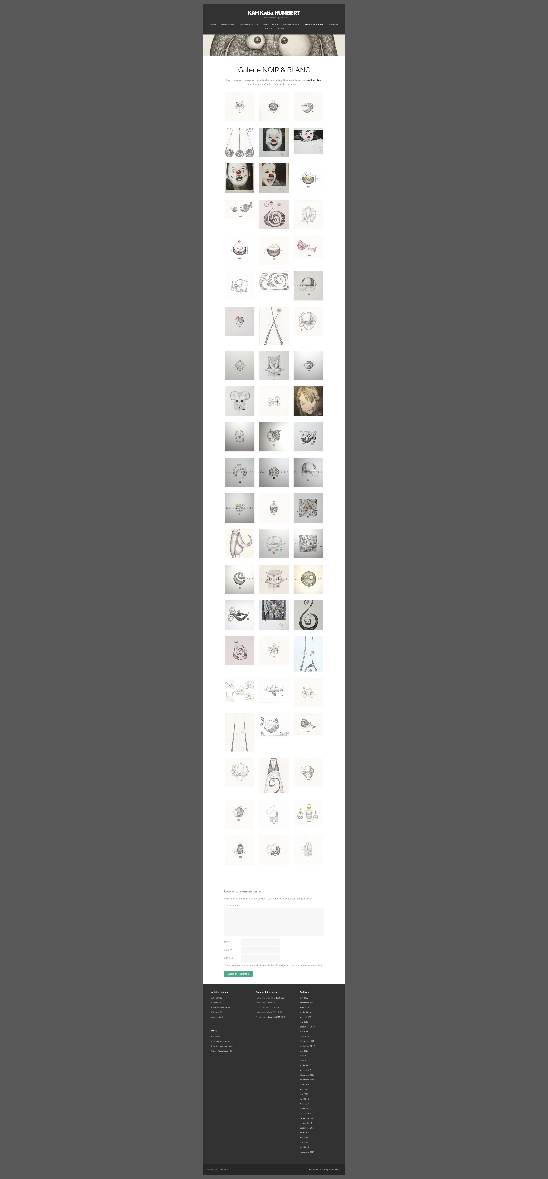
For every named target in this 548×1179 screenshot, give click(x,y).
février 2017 (305, 1065)
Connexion (216, 1036)
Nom (227, 942)
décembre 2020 (307, 1003)
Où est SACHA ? (228, 25)
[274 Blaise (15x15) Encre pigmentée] (239, 579)
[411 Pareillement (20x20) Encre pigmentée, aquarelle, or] (308, 508)
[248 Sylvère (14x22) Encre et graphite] (239, 543)
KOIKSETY (216, 1003)
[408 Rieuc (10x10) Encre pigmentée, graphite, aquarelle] (239, 365)
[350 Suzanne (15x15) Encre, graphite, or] (239, 472)
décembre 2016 (307, 1075)
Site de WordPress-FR (221, 1051)
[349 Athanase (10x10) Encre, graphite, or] (274, 472)
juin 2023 (304, 998)
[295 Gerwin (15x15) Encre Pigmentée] (274, 543)
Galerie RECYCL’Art (249, 25)
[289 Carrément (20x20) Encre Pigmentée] (308, 543)
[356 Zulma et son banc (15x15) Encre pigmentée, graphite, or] (308, 436)
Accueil (213, 25)
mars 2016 (305, 1104)
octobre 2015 (306, 1123)
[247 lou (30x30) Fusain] (308, 401)
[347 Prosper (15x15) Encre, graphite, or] (308, 472)
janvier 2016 (305, 1113)
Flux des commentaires (221, 1046)
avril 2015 (304, 1147)
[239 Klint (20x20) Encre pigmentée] (308, 579)
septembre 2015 (307, 1128)
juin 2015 (304, 1137)
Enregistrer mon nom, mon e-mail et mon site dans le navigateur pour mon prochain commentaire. (274, 965)
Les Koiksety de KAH (220, 1007)
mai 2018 (304, 1031)
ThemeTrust (223, 1169)
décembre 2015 (307, 1118)
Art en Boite (216, 998)
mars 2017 (305, 1060)
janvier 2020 (305, 1017)
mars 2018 (305, 1036)
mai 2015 (304, 1142)
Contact (280, 28)
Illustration (333, 25)
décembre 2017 (307, 1041)
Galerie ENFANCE (291, 25)
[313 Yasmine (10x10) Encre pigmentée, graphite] (239, 508)
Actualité (268, 28)
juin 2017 (304, 1051)
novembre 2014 (307, 1152)
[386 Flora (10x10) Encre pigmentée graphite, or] (308, 365)
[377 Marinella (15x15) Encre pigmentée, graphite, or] (274, 436)
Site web (228, 958)
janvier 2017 (305, 1070)
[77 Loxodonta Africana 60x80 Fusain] (274, 614)
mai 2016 (304, 1094)
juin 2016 (304, 1089)
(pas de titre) (217, 1017)
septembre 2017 (307, 1046)
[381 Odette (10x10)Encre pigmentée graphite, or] (239, 436)
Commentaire (231, 905)
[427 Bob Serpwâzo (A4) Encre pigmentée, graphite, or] (274, 214)
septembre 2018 (307, 1027)
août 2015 (304, 1133)
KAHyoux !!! (216, 1012)
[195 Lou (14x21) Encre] (239, 614)
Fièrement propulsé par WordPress (325, 1169)
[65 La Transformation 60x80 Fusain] (239, 177)
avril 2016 (304, 1099)
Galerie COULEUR (271, 25)
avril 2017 (304, 1055)
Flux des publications (220, 1041)
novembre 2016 (307, 1080)
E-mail (228, 950)
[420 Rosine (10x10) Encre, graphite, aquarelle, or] (239, 321)
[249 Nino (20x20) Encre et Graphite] (274, 579)
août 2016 (304, 1084)
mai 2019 (304, 1022)
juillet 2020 (305, 1007)
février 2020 (305, 1012)
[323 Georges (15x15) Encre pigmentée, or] (308, 285)
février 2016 (305, 1108)
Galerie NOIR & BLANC (314, 25)
